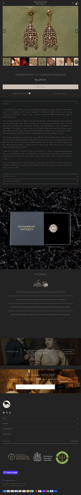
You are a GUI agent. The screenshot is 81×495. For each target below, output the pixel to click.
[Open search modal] (73, 3)
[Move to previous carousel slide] (72, 327)
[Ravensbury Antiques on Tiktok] (10, 413)
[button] (7, 62)
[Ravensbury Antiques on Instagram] (7, 413)
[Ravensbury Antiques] (40, 3)
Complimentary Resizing (21, 93)
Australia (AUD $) (9, 480)
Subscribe (74, 441)
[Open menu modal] (4, 3)
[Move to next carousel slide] (76, 327)
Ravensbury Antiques (20, 483)
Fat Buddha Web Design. (16, 485)
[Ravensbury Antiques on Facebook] (4, 413)
